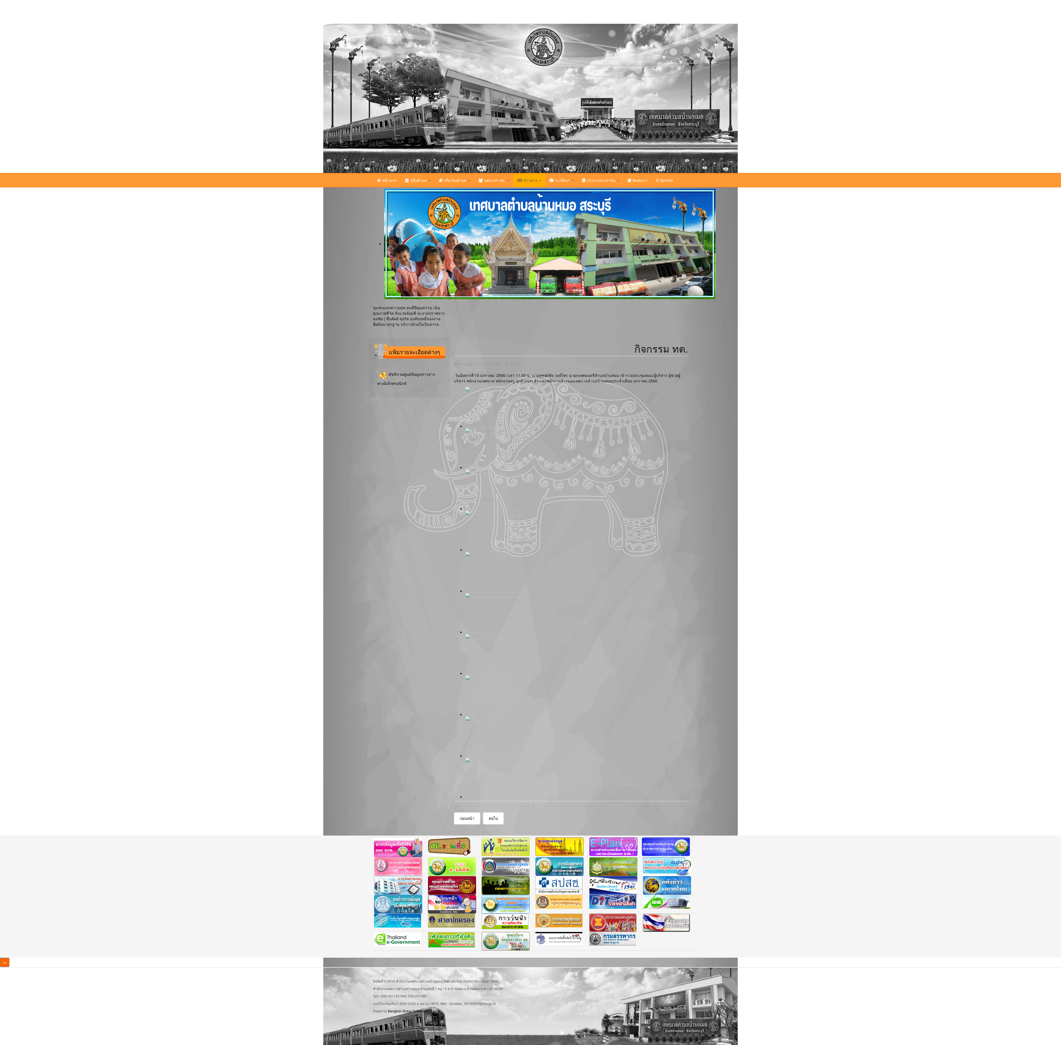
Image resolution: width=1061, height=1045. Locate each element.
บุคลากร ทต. (495, 180)
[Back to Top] (4, 962)
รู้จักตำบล (419, 180)
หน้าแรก (389, 180)
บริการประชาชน (602, 180)
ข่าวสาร (531, 180)
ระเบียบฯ (563, 180)
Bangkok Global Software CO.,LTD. (414, 1011)
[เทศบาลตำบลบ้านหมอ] (435, 98)
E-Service (664, 180)
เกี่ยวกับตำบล (456, 180)
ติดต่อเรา (640, 180)
